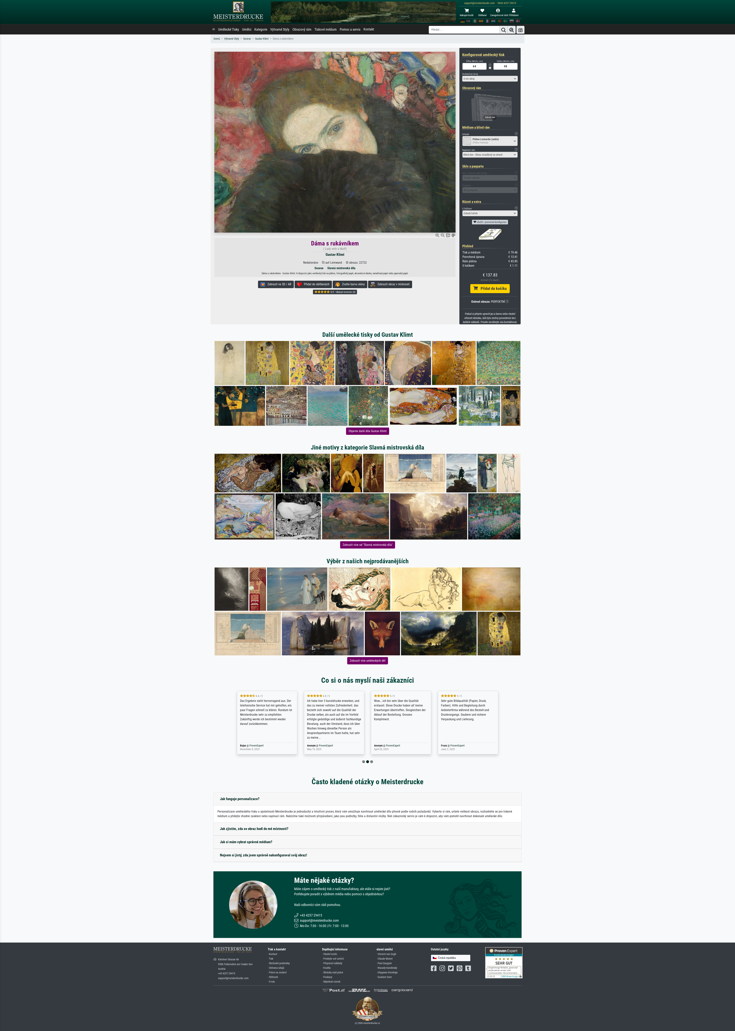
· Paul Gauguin (384, 963)
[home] (214, 29)
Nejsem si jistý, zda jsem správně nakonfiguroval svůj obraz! (263, 855)
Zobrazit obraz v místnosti (392, 284)
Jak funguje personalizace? (240, 799)
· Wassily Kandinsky (386, 968)
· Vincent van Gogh (386, 954)
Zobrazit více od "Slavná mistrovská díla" (368, 545)
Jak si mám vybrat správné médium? (246, 842)
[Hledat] (504, 30)
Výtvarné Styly (279, 29)
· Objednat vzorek (331, 981)
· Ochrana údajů (276, 968)
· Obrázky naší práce (332, 972)
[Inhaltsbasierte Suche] (512, 30)
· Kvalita (326, 968)
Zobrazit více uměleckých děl (367, 660)
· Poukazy (327, 977)
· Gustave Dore (384, 977)
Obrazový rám (301, 29)
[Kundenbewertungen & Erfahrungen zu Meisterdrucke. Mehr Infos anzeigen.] (504, 962)
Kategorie (260, 29)
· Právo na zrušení (277, 972)
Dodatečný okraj (470, 74)
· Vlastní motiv (329, 954)
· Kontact (272, 954)
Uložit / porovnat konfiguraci (491, 222)
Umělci (246, 29)
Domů (217, 38)
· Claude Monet (384, 958)
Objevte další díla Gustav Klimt (368, 431)
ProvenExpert (259, 745)
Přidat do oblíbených (315, 284)
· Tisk (270, 958)
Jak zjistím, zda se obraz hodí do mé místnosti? (254, 829)
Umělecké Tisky (228, 29)
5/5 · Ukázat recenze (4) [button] (342, 292)
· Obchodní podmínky (279, 963)
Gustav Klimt (262, 38)
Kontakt (368, 29)
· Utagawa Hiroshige (387, 972)
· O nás (271, 981)
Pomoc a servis (350, 29)
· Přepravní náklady (332, 963)
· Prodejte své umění (333, 958)
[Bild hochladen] (520, 30)
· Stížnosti (273, 977)
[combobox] (490, 79)
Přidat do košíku (492, 288)
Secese (247, 38)
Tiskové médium (325, 29)
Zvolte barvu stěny (352, 284)
